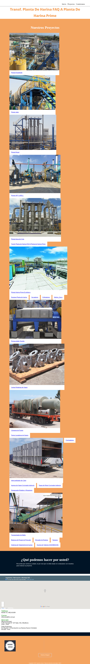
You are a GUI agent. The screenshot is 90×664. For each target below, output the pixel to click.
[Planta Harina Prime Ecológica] (38, 268)
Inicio (64, 4)
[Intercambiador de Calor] (36, 458)
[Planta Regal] (33, 132)
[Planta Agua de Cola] (35, 217)
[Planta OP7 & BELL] (35, 174)
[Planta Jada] (32, 92)
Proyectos (71, 4)
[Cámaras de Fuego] (35, 409)
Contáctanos (80, 4)
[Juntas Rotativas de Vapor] (37, 364)
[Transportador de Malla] (36, 513)
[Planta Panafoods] (34, 52)
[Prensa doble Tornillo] (35, 319)
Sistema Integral (45, 655)
